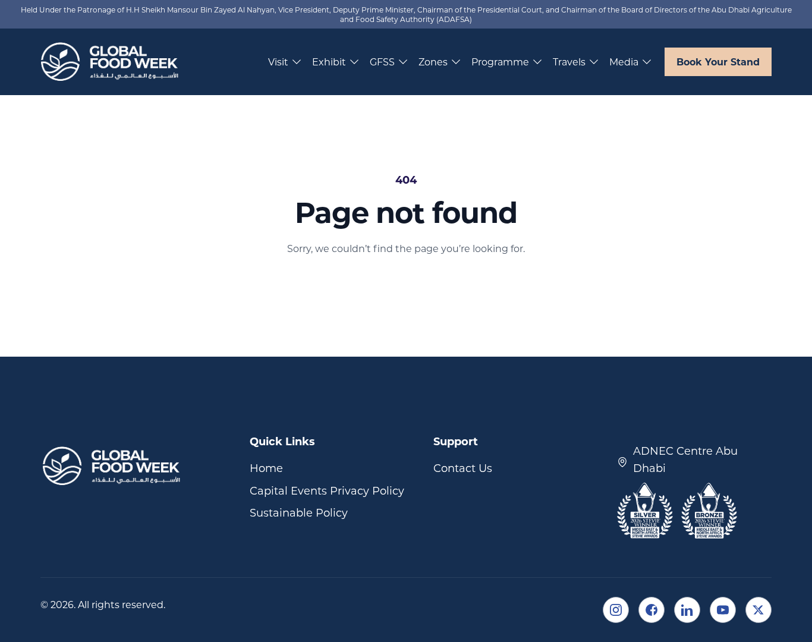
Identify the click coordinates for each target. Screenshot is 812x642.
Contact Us (462, 468)
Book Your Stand (718, 61)
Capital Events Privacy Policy (327, 490)
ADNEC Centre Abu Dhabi (685, 459)
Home (266, 468)
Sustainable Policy (299, 512)
